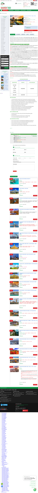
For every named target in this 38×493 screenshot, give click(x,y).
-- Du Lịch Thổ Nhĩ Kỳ (4, 427)
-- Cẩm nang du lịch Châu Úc (4, 471)
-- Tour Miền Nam (3, 436)
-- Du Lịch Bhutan (3, 426)
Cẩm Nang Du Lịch (16, 11)
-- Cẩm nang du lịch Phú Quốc (5, 483)
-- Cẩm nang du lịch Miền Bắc (4, 469)
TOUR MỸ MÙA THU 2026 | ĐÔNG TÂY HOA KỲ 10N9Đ (27, 209)
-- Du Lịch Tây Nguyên (4, 429)
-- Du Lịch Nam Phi (3, 425)
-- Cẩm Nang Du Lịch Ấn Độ (4, 488)
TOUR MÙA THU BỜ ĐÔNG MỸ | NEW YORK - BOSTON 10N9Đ (28, 198)
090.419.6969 (33, 478)
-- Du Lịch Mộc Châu (3, 435)
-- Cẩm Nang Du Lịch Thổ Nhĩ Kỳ (5, 490)
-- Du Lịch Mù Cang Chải (4, 443)
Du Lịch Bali (2, 38)
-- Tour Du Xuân (3, 453)
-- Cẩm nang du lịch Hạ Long (4, 484)
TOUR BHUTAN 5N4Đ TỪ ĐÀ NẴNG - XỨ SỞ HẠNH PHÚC (27, 310)
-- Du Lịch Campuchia (4, 423)
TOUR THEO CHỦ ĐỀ (23, 10)
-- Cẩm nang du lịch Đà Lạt (4, 473)
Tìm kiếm (6, 67)
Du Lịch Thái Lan (3, 24)
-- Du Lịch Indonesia (3, 424)
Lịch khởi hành (19, 3)
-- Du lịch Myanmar (3, 418)
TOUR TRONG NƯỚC (11, 10)
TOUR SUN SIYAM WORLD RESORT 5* (24, 178)
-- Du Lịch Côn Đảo (3, 433)
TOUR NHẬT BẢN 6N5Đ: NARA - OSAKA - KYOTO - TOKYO (27, 366)
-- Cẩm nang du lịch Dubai (4, 474)
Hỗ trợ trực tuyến (27, 6)
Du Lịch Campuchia (3, 42)
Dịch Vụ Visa (11, 11)
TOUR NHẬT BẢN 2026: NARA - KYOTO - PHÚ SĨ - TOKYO (27, 357)
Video (3, 466)
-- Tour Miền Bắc (3, 430)
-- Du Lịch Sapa (3, 432)
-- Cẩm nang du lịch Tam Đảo (4, 475)
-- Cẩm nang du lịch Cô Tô (4, 481)
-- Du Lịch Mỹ (3, 419)
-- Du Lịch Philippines (3, 413)
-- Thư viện (2, 465)
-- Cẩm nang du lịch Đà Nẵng (4, 476)
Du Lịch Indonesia (3, 43)
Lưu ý (11, 128)
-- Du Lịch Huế (3, 434)
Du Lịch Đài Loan (3, 23)
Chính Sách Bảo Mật (30, 0)
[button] (22, 20)
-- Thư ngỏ (2, 463)
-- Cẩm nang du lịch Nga (4, 487)
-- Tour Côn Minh (3, 448)
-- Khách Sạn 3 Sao (3, 457)
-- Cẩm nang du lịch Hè (4, 480)
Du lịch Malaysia (3, 31)
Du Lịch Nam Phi (3, 46)
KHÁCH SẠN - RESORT (5, 11)
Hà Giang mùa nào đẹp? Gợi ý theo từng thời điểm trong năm (6, 86)
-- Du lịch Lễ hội (3, 454)
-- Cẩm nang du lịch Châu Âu (4, 468)
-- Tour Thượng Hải (3, 446)
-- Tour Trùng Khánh (3, 447)
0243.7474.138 (26, 3)
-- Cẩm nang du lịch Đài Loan (4, 479)
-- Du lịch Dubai (3, 422)
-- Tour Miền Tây (3, 439)
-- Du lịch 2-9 (3, 452)
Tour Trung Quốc (17, 10)
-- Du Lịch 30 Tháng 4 (4, 450)
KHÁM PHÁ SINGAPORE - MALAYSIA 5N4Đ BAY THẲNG (27, 254)
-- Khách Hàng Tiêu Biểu (4, 462)
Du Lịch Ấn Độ (2, 35)
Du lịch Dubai (2, 39)
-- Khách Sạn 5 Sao (3, 458)
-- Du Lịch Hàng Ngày (4, 455)
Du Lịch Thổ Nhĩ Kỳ (3, 50)
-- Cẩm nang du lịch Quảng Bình (5, 486)
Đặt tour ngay (31, 30)
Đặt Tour (11, 132)
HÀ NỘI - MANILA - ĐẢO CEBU (23, 188)
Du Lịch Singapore (3, 28)
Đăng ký (26, 410)
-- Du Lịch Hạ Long (3, 438)
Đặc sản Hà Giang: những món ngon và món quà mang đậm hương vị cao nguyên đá (6, 89)
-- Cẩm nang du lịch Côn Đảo (4, 485)
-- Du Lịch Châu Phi (3, 421)
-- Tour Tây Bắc (3, 442)
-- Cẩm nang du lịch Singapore (5, 482)
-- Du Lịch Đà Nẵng (3, 431)
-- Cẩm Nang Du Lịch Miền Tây (5, 470)
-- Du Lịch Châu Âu (3, 416)
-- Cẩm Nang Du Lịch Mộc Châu (5, 472)
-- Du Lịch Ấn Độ (3, 420)
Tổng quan (12, 36)
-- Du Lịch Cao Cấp (3, 451)
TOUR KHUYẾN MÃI (29, 10)
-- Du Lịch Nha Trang (3, 437)
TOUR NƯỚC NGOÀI (5, 10)
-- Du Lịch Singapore (3, 417)
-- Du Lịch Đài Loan (3, 415)
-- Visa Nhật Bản (3, 460)
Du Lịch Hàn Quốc (3, 20)
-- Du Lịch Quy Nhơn (3, 441)
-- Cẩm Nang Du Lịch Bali (4, 489)
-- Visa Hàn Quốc (3, 459)
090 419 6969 (26, 4)
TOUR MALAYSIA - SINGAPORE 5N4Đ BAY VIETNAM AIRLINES (28, 263)
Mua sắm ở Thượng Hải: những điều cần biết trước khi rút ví (6, 74)
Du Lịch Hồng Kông (3, 27)
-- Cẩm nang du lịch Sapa (4, 478)
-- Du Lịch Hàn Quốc (3, 414)
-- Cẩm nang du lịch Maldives (4, 477)
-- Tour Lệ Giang (3, 445)
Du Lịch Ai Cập (2, 53)
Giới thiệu (24, 0)
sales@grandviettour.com (19, 0)
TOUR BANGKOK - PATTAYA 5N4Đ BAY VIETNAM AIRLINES (27, 290)
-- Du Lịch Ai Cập (3, 428)
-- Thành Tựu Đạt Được (4, 464)
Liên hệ (26, 0)
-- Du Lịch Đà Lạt (3, 440)
